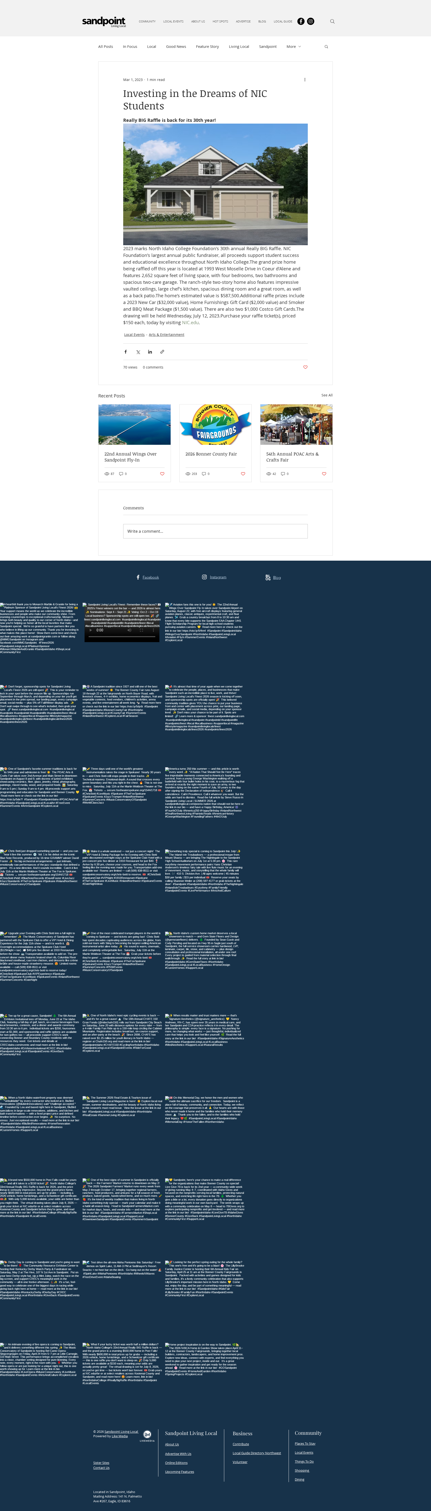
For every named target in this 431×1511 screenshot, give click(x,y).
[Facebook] (301, 21)
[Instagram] (310, 21)
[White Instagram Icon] (204, 577)
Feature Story (207, 46)
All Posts (105, 46)
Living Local (239, 46)
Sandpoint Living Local (122, 1431)
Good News (176, 46)
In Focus (130, 46)
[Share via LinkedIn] (150, 351)
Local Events (134, 334)
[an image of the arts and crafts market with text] (296, 424)
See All (327, 395)
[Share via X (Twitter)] (137, 351)
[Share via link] (162, 351)
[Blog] (268, 577)
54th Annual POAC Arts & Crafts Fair (292, 457)
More (291, 46)
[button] (147, 21)
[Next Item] (417, 1012)
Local (151, 46)
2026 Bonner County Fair (211, 454)
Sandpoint (268, 46)
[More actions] (305, 79)
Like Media (120, 1436)
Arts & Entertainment (166, 334)
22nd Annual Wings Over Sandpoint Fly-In (131, 457)
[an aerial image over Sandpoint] (135, 424)
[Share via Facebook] (125, 351)
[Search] (332, 21)
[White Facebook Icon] (138, 577)
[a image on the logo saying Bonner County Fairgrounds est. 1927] (216, 424)
